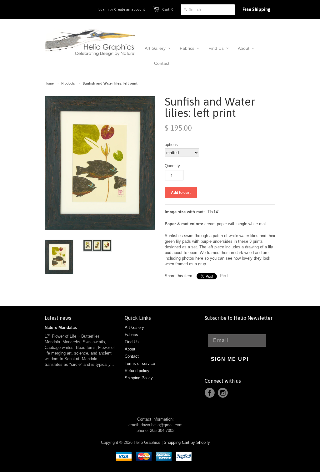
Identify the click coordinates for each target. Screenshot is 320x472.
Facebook (210, 393)
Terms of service (140, 363)
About (130, 349)
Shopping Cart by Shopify (187, 442)
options (171, 144)
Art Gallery (134, 327)
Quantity (172, 165)
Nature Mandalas (61, 327)
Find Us (132, 342)
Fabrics (131, 334)
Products (68, 83)
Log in (103, 9)
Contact (132, 356)
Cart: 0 (167, 9)
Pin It (225, 275)
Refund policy (137, 370)
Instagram (223, 393)
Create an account (129, 9)
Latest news (58, 318)
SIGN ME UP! (230, 359)
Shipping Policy (139, 378)
